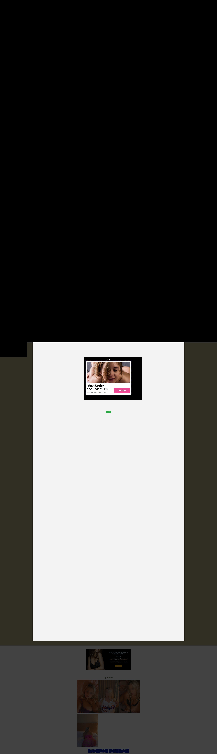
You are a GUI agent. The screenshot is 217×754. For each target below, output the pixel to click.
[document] (108, 377)
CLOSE (108, 359)
